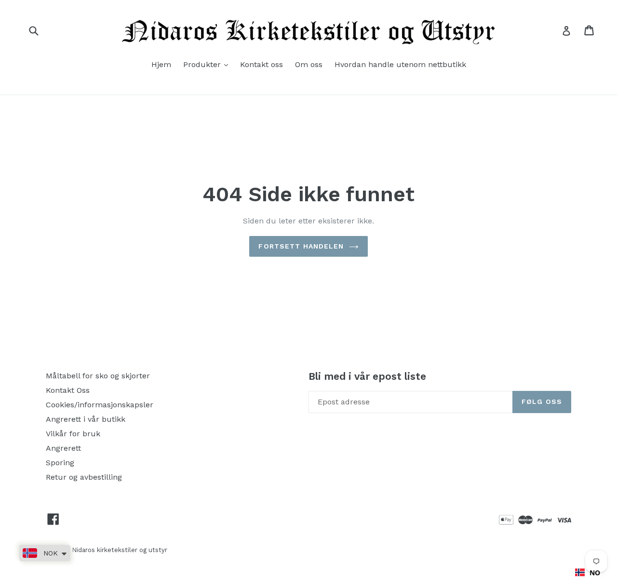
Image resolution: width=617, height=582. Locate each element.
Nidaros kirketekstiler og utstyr (119, 550)
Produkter (208, 64)
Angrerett (63, 448)
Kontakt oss (261, 64)
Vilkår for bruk (73, 433)
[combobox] (587, 572)
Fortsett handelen (301, 246)
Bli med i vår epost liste (367, 376)
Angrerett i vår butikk (85, 419)
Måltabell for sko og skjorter (98, 375)
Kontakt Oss (68, 390)
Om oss (308, 64)
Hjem (161, 64)
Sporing (60, 462)
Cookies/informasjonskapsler (99, 404)
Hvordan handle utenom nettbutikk (400, 64)
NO (595, 572)
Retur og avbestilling (84, 477)
